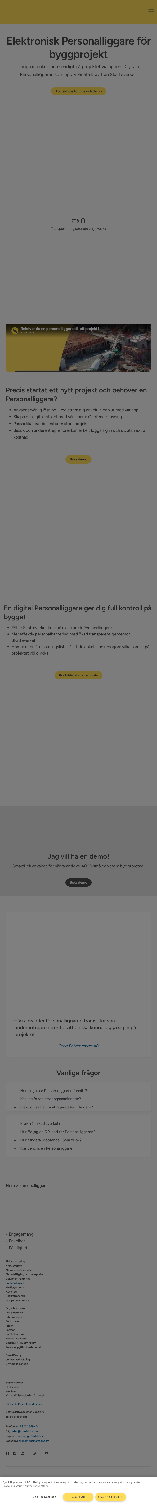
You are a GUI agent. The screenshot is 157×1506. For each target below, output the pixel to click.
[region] (78, 1491)
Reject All (78, 1497)
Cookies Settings (44, 1496)
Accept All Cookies (111, 1497)
